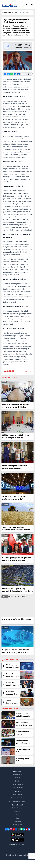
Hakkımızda (17, 774)
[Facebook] (5, 74)
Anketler (17, 811)
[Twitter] (8, 74)
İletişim (17, 781)
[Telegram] (15, 74)
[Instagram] (11, 829)
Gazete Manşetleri (17, 798)
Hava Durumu (17, 794)
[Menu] (23, 4)
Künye (17, 778)
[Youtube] (14, 829)
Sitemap (17, 821)
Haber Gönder (17, 808)
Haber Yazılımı (21, 844)
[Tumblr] (19, 829)
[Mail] (22, 74)
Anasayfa (7, 13)
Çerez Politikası (17, 784)
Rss (17, 818)
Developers (17, 825)
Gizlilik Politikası (17, 788)
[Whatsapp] (11, 74)
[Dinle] (24, 74)
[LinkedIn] (18, 74)
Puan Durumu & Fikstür (17, 801)
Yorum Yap (28, 371)
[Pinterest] (27, 829)
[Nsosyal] (29, 829)
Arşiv (17, 815)
